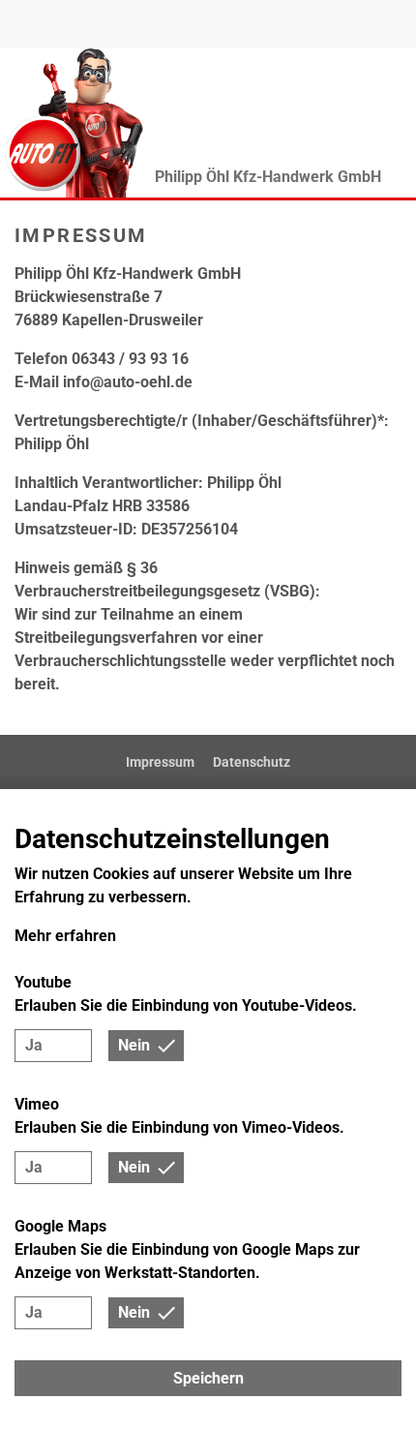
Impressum (160, 762)
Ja (34, 1045)
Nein (134, 1045)
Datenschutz (251, 762)
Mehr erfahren (65, 936)
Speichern (208, 1378)
